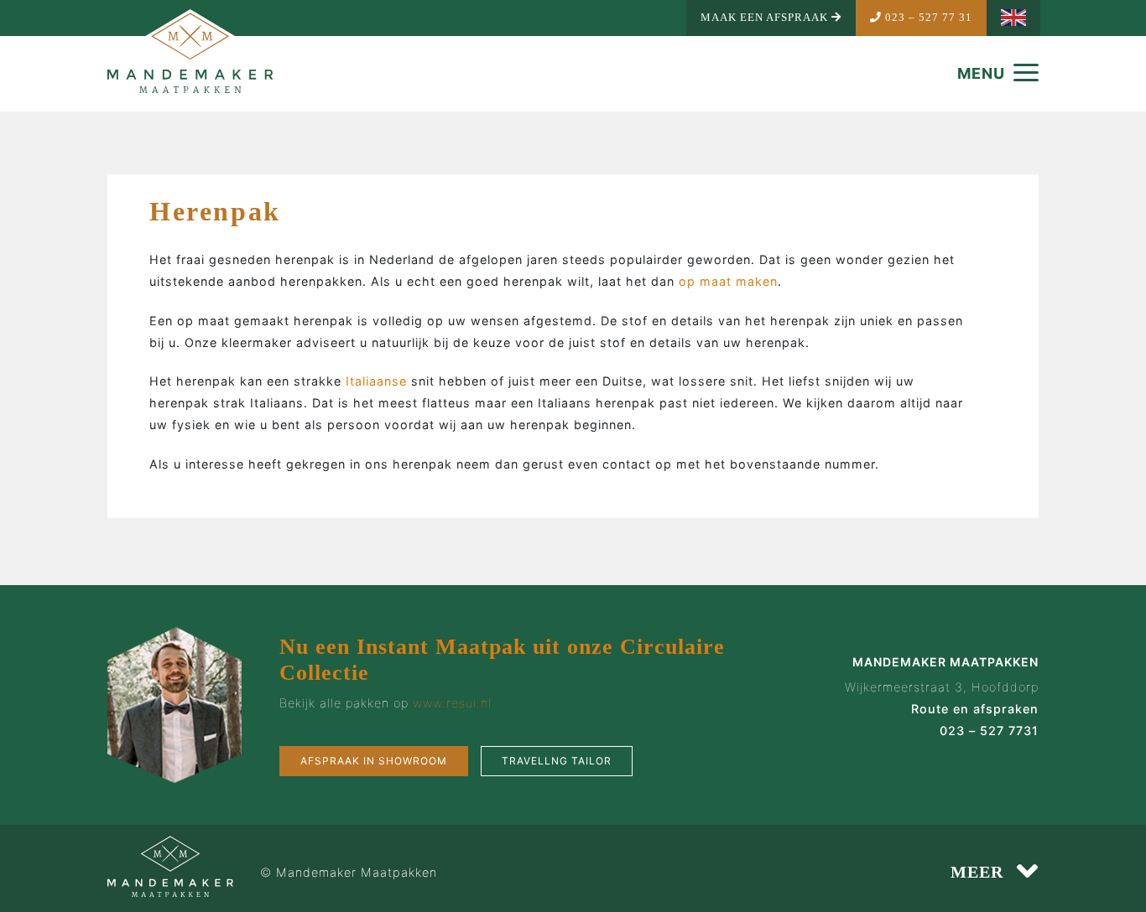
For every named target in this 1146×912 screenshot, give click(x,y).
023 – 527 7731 (989, 730)
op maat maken (728, 281)
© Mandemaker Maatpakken (348, 872)
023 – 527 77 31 (927, 17)
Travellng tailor (557, 760)
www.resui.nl (452, 703)
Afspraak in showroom (373, 760)
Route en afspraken (975, 709)
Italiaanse (376, 381)
